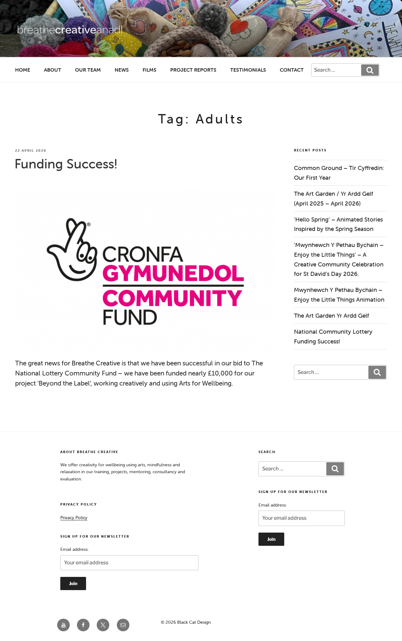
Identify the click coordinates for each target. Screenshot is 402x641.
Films (149, 70)
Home (22, 70)
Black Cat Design (194, 622)
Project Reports (193, 70)
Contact (292, 70)
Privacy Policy (73, 517)
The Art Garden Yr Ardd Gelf (331, 315)
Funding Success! (65, 164)
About (52, 70)
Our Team (88, 70)
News (122, 70)
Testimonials (248, 70)
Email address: (74, 549)
